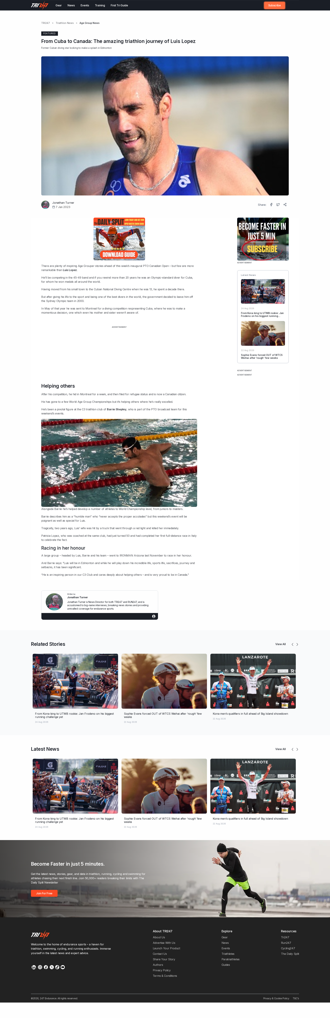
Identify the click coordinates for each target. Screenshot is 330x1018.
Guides (226, 964)
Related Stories (48, 644)
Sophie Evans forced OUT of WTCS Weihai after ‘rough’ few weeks (262, 356)
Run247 (286, 942)
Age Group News (90, 23)
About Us (159, 937)
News (71, 5)
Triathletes (228, 953)
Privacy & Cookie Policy (276, 998)
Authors (158, 964)
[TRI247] (40, 5)
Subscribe (274, 5)
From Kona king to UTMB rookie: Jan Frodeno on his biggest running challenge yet (262, 316)
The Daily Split (290, 953)
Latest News (45, 749)
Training (100, 5)
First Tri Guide (119, 5)
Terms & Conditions (165, 975)
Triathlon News (65, 23)
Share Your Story (164, 959)
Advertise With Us (164, 942)
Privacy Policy (162, 970)
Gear (59, 5)
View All (280, 644)
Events (85, 5)
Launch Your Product (166, 948)
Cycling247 (288, 948)
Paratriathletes (231, 959)
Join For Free (290, 5)
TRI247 (45, 23)
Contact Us (160, 953)
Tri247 (285, 937)
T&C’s (296, 998)
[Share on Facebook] (271, 204)
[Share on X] (278, 204)
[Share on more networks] (285, 204)
